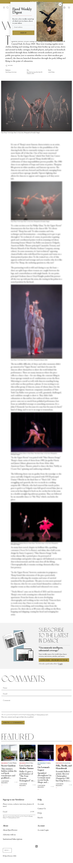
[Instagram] (36, 846)
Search (40, 818)
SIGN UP (23, 33)
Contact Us (42, 809)
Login (60, 664)
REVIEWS (4, 763)
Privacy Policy (31, 714)
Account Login (43, 830)
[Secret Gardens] (9, 753)
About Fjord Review (10, 830)
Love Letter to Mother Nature (26, 767)
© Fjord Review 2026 (9, 856)
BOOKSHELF (42, 763)
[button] (7, 8)
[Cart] (69, 8)
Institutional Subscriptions (12, 839)
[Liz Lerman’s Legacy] (46, 753)
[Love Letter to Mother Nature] (27, 753)
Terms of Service (41, 714)
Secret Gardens (8, 766)
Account (41, 804)
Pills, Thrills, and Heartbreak (64, 767)
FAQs (40, 813)
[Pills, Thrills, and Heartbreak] (64, 753)
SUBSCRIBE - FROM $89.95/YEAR (53, 660)
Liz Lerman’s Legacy (44, 768)
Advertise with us (9, 835)
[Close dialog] (60, 4)
